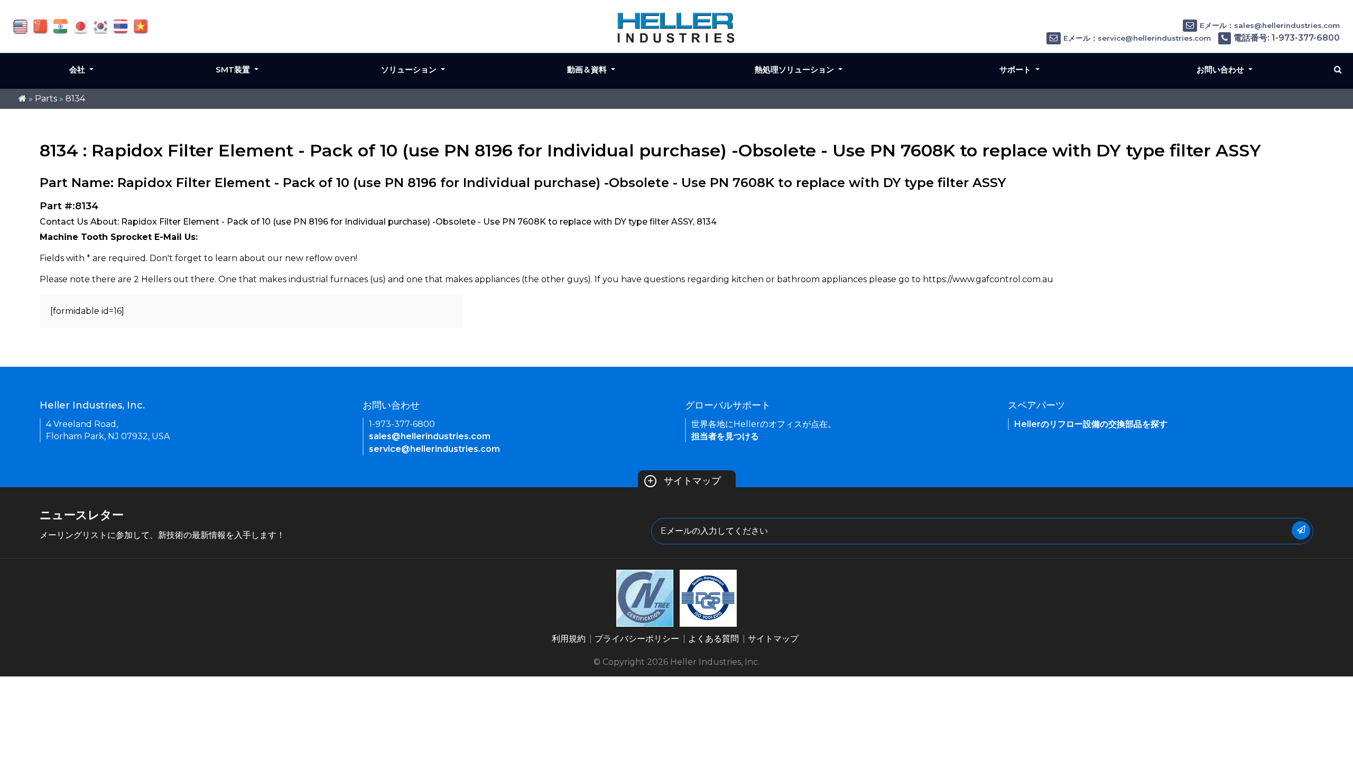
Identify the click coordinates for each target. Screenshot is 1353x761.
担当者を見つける (725, 436)
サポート (1016, 69)
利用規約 (569, 639)
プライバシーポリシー (637, 639)
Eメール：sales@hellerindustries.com (1270, 25)
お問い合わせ (1221, 69)
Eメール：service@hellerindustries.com (1137, 38)
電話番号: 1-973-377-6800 (1287, 38)
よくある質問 (713, 639)
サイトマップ (684, 481)
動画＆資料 (588, 69)
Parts (46, 99)
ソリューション (410, 69)
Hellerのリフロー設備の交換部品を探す (1090, 424)
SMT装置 (234, 69)
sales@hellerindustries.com (429, 436)
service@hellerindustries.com (434, 449)
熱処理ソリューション (795, 69)
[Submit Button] (1301, 530)
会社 (78, 69)
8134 (75, 99)
